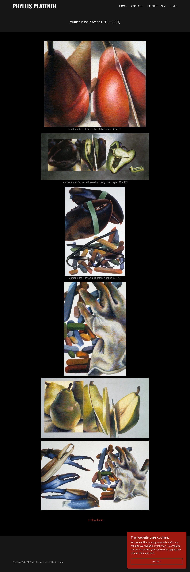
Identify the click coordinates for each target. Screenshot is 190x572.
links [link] (174, 6)
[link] (41, 7)
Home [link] (122, 6)
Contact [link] (137, 6)
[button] (157, 6)
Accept (157, 561)
